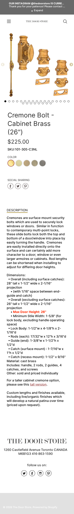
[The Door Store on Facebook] (32, 475)
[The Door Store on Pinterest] (49, 475)
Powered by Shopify (45, 507)
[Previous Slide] (3, 65)
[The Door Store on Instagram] (40, 475)
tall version (38, 384)
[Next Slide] (71, 65)
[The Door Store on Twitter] (24, 475)
